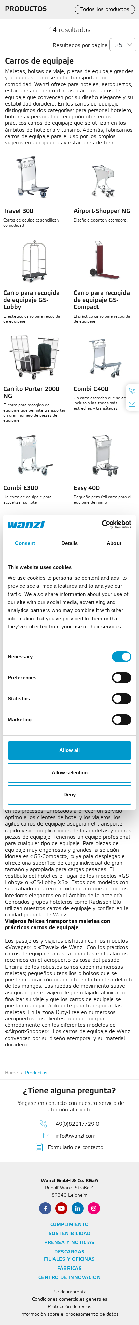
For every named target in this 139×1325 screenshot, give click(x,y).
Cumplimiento (69, 1225)
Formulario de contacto (75, 1147)
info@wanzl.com (76, 1136)
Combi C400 (91, 389)
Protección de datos (69, 1307)
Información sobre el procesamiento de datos (69, 1314)
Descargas (69, 1252)
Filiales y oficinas (69, 1259)
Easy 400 (87, 488)
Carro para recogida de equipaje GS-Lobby (31, 300)
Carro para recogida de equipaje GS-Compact (102, 300)
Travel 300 (18, 211)
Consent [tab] (25, 543)
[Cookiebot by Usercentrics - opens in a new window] (101, 524)
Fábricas (69, 1268)
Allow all (69, 750)
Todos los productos (104, 9)
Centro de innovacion (69, 1278)
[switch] (121, 677)
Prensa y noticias (69, 1243)
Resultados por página (80, 45)
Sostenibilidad (70, 1234)
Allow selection (70, 772)
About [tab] (114, 543)
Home (11, 1073)
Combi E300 (20, 488)
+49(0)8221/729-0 (75, 1124)
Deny (69, 794)
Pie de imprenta (69, 1292)
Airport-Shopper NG (102, 211)
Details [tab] (69, 543)
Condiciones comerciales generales (69, 1299)
